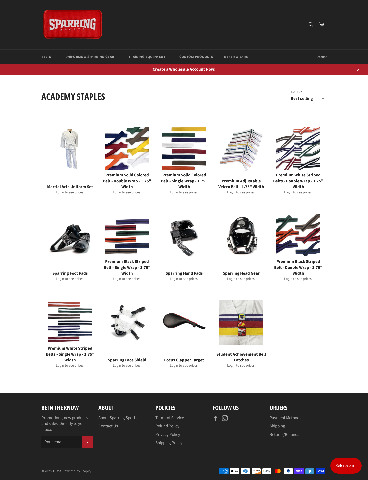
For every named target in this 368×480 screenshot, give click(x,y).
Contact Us (108, 426)
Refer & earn (346, 466)
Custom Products (196, 56)
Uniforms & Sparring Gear (90, 56)
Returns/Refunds (284, 435)
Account (321, 57)
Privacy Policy (167, 435)
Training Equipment (147, 56)
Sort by (296, 92)
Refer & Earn (236, 56)
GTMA (57, 471)
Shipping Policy (168, 443)
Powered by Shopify (77, 471)
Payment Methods (285, 418)
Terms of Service (169, 418)
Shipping (277, 426)
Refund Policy (167, 426)
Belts (46, 56)
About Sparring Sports (117, 418)
